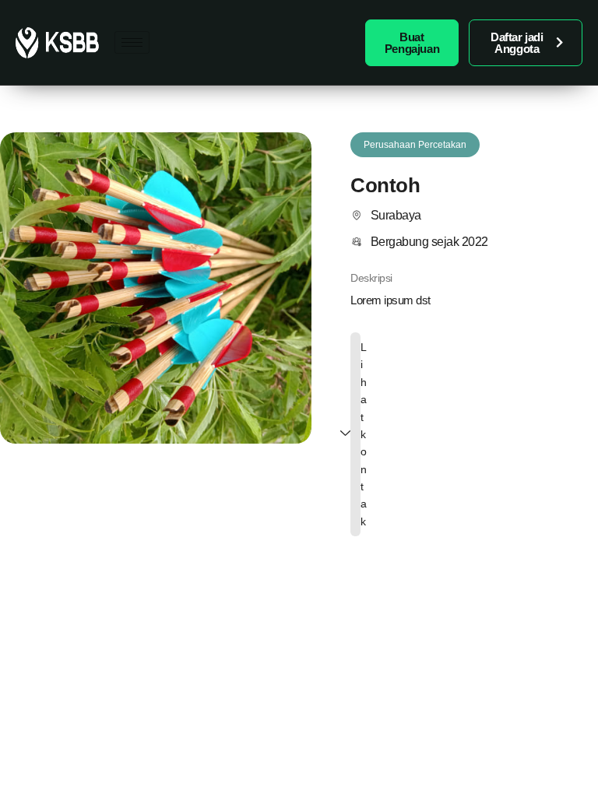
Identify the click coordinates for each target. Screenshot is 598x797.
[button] (415, 144)
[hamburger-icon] (132, 42)
